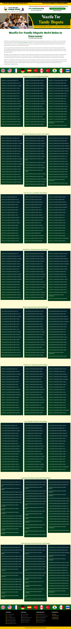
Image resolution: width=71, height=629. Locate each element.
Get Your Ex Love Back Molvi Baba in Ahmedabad (58, 207)
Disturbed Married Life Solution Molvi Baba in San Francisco (34, 582)
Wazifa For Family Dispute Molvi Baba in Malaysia (35, 271)
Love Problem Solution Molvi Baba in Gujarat (57, 469)
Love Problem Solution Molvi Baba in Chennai (57, 438)
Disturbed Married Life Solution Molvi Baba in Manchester (9, 570)
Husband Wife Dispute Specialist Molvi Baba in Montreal (12, 526)
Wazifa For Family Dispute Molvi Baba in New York (11, 256)
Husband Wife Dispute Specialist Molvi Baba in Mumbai (59, 482)
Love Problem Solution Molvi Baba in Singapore (34, 453)
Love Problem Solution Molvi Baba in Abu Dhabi (34, 448)
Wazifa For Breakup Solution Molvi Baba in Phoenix (11, 151)
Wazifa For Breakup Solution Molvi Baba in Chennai (58, 151)
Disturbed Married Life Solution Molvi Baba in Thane (58, 585)
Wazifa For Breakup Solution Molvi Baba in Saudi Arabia (34, 159)
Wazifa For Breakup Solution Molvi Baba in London (11, 156)
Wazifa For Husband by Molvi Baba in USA (9, 368)
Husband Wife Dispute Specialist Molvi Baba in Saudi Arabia (35, 504)
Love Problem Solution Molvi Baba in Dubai (33, 451)
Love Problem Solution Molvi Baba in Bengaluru (58, 430)
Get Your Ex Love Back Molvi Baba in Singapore (34, 225)
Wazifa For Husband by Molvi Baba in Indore (57, 402)
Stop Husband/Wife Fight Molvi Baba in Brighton (11, 339)
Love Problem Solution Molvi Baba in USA (9, 425)
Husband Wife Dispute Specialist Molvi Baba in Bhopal (59, 524)
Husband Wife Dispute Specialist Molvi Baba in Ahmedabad (57, 495)
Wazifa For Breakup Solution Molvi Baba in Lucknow (58, 163)
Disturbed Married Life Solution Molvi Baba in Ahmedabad (57, 559)
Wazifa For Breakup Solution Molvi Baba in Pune (58, 158)
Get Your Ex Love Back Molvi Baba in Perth (33, 207)
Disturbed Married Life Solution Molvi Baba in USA (11, 547)
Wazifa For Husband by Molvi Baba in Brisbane (34, 376)
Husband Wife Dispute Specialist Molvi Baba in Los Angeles (10, 489)
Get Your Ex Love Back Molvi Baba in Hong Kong (34, 238)
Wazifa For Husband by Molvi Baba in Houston (10, 379)
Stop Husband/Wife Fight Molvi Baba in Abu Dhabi (35, 334)
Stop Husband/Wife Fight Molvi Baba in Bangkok (34, 355)
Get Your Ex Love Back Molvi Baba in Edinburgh (10, 220)
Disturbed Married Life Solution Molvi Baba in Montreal (12, 589)
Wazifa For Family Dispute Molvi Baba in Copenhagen (35, 292)
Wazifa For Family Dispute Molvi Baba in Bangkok (35, 297)
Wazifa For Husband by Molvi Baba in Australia (34, 368)
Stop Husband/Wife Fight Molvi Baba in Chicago (11, 318)
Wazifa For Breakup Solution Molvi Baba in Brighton (11, 166)
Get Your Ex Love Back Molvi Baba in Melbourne (34, 202)
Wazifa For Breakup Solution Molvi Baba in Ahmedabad (59, 148)
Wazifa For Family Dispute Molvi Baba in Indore (58, 287)
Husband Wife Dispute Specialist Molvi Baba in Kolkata (59, 500)
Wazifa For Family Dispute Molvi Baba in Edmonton (11, 297)
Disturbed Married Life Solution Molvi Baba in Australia (36, 547)
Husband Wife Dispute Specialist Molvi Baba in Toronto (12, 521)
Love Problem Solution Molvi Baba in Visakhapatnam (59, 466)
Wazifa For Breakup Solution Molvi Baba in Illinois (11, 153)
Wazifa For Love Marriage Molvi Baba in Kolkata (58, 95)
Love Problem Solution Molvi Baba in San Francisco (35, 456)
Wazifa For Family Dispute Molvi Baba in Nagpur (58, 284)
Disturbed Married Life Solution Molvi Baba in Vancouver (9, 592)
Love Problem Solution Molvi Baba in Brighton (10, 453)
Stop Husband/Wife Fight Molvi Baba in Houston (11, 321)
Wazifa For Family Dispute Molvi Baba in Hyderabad (58, 261)
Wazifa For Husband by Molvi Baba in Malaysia (34, 386)
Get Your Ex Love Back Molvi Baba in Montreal (10, 235)
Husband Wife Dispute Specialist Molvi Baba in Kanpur (59, 513)
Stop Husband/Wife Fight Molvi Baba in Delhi (57, 313)
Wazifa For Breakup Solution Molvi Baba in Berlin (35, 176)
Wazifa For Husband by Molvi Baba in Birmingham (11, 394)
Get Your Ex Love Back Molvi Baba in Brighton (10, 225)
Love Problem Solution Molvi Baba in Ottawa (34, 438)
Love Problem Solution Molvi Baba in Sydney (34, 428)
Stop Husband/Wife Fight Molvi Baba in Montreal (11, 349)
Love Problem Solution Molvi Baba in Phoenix (10, 438)
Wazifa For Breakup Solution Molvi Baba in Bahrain (35, 153)
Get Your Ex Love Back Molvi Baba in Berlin (33, 233)
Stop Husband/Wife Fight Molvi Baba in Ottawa (34, 324)
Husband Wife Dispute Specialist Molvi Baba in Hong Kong (35, 532)
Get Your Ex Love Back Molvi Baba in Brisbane (34, 204)
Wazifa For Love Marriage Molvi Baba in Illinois (10, 95)
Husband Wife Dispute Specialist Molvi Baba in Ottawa (35, 496)
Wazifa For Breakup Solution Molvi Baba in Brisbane (35, 145)
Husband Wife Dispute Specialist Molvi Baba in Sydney (35, 484)
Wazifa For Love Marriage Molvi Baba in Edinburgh (11, 103)
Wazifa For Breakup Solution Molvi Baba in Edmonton (12, 181)
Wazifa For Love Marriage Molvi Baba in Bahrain (34, 95)
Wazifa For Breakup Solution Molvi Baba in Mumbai (58, 138)
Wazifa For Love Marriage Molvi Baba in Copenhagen (35, 119)
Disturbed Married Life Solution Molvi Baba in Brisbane (36, 556)
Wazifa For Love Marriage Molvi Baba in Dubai (34, 106)
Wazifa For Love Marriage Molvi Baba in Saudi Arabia (35, 101)
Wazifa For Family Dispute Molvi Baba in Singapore (35, 281)
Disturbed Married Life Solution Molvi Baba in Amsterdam (33, 586)
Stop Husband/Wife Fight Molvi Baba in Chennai (58, 324)
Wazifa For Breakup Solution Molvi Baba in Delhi (58, 140)
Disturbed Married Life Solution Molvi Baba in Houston (12, 558)
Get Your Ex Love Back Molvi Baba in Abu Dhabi (34, 220)
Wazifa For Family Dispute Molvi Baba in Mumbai (58, 253)
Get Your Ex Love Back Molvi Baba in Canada (10, 227)
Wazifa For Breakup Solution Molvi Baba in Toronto (11, 171)
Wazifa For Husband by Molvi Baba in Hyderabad (58, 376)
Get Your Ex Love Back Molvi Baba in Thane (57, 233)
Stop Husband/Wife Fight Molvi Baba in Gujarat (58, 356)
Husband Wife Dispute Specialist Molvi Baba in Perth (35, 493)
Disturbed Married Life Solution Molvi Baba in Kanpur (59, 577)
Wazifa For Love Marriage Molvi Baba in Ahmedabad (59, 90)
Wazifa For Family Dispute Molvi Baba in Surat (57, 271)
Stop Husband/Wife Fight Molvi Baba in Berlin (34, 347)
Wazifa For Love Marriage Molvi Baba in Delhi (57, 83)
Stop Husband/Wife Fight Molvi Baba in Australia (35, 311)
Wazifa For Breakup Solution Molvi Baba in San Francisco (34, 171)
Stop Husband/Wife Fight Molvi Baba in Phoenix (10, 324)
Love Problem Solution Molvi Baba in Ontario (10, 461)
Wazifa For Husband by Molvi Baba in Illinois (10, 384)
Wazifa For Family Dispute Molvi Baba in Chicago (11, 261)
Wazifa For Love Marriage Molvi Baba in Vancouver (11, 121)
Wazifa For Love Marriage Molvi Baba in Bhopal (58, 119)
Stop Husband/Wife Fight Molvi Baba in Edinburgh (11, 334)
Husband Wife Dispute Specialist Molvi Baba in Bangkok (36, 534)
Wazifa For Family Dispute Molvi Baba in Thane (58, 289)
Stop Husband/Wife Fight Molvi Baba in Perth (34, 321)
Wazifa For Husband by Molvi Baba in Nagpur (57, 399)
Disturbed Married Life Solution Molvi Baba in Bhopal (59, 588)
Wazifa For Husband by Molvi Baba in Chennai (57, 381)
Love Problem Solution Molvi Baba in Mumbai (57, 425)
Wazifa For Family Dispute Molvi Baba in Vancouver (11, 294)
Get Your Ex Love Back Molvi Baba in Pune (56, 217)
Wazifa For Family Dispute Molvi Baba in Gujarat (58, 298)
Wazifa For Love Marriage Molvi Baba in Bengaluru (58, 85)
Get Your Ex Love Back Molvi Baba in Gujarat (57, 240)
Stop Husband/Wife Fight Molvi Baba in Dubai (34, 336)
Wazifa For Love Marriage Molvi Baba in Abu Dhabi (35, 103)
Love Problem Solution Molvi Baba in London (10, 443)
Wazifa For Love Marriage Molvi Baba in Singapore (35, 108)
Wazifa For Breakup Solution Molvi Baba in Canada (11, 169)
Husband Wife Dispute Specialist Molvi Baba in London (12, 502)
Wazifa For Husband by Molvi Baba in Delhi (57, 371)
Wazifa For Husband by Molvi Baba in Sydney (34, 371)
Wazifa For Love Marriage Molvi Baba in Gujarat (58, 125)
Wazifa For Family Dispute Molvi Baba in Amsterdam (35, 287)
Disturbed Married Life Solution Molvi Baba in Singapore (33, 578)
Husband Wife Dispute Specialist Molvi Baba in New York (11, 485)
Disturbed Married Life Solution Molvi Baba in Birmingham (9, 576)
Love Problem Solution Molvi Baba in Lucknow (57, 451)
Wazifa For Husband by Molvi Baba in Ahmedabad (58, 379)
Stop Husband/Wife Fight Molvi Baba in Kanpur (58, 339)
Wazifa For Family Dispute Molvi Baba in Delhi (57, 256)
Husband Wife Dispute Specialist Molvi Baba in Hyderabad (57, 491)
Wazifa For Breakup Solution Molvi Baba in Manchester (12, 158)
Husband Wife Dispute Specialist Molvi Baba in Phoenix (12, 497)
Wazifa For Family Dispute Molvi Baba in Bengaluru (58, 258)
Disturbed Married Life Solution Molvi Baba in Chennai (59, 562)
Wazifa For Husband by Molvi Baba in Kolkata (57, 384)
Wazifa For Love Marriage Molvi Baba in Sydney (34, 83)
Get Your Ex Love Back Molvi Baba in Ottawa (34, 209)
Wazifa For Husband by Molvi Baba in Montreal (10, 407)
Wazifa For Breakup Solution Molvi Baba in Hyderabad (59, 145)
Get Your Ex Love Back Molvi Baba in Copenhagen (35, 235)
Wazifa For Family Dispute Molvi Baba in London (11, 271)
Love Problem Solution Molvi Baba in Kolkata (57, 440)
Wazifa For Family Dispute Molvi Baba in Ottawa (34, 266)
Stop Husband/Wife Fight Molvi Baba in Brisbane (34, 318)
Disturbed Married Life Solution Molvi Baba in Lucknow (59, 575)
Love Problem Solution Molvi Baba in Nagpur (57, 456)
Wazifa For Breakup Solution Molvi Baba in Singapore (35, 167)
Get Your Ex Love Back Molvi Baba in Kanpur (57, 225)
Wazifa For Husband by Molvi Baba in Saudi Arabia (35, 389)
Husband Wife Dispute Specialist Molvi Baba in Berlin (35, 524)
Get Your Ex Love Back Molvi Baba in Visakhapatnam (59, 238)
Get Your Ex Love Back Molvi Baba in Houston (10, 207)
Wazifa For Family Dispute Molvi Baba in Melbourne (35, 258)
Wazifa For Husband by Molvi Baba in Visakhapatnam (59, 410)
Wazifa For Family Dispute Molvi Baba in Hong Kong (35, 294)
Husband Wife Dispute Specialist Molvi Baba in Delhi (58, 484)
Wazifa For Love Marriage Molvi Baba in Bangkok (35, 124)
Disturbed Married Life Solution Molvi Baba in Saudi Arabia (34, 570)
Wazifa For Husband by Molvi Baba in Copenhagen (35, 407)
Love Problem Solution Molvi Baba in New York (10, 428)
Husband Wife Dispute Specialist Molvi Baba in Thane (59, 521)
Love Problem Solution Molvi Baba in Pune (57, 446)
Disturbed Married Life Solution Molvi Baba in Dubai (35, 575)
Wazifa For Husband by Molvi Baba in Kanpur (57, 397)
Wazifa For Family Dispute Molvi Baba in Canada (11, 284)
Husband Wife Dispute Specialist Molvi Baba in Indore (59, 518)
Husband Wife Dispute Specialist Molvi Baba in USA (11, 482)
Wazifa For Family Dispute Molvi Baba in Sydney (34, 256)
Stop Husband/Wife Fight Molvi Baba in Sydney (34, 313)
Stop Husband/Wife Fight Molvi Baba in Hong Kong (35, 352)
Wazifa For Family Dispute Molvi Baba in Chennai (58, 266)
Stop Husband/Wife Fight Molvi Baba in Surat (57, 329)
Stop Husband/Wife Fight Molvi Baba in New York (11, 313)
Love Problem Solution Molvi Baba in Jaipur (57, 448)
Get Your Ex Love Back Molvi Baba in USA (9, 196)
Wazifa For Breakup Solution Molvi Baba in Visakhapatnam (57, 180)
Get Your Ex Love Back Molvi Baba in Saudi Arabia (35, 217)
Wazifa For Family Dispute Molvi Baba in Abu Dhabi (35, 276)
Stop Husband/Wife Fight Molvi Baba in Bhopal (57, 349)
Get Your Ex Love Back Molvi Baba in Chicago (10, 204)
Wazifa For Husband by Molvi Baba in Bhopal (57, 407)
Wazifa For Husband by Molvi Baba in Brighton (10, 397)
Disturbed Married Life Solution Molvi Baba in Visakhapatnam (57, 591)
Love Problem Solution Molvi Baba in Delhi (57, 428)
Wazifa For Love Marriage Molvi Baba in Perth (34, 90)
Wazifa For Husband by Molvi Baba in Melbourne (34, 374)
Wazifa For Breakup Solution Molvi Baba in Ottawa (35, 151)
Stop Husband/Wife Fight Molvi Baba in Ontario (10, 347)
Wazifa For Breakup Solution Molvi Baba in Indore (58, 171)
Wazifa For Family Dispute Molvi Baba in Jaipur (58, 276)
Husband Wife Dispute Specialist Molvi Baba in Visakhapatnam (57, 527)
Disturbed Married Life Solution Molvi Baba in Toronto (12, 584)
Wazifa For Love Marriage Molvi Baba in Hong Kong (35, 121)
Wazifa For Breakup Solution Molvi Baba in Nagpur (58, 169)
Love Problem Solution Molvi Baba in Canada (10, 456)
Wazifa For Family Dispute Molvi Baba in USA (10, 253)
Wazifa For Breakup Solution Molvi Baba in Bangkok (35, 184)
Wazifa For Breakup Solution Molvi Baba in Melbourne (35, 143)
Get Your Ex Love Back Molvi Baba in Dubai (33, 222)
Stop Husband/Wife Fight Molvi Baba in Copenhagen (35, 349)
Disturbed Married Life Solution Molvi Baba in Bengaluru (59, 552)
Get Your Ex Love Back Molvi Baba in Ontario (10, 233)
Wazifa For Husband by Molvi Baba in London (10, 386)
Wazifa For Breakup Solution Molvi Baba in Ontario (11, 174)
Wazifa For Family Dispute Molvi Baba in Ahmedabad (59, 263)
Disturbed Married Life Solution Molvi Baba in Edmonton (9, 596)
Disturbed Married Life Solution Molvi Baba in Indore (58, 583)
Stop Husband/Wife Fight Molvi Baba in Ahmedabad (58, 321)
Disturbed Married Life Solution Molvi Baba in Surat (58, 567)
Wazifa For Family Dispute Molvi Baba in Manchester (11, 274)
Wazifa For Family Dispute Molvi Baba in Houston (11, 263)
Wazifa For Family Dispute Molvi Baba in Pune (57, 274)
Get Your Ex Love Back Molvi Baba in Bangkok (34, 240)
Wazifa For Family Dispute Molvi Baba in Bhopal (58, 292)
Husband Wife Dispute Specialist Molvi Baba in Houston (12, 494)
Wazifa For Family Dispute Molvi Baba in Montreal (11, 292)
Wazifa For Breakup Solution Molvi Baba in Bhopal (58, 176)
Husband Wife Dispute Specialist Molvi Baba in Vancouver (10, 529)
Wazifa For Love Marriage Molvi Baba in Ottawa (34, 93)
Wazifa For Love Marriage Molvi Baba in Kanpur (58, 108)
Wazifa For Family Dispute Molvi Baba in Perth (34, 263)
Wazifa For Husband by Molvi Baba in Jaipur (57, 392)
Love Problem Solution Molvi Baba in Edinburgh (10, 448)
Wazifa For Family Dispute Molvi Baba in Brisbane (35, 261)
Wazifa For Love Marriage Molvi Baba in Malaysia (35, 98)
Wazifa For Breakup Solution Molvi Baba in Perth (34, 148)
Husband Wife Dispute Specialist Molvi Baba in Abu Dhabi (34, 508)
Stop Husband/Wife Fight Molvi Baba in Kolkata (58, 326)
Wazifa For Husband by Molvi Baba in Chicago (10, 376)
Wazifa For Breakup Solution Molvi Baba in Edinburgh (11, 161)
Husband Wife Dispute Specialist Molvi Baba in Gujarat (59, 530)
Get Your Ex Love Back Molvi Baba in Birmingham (11, 222)
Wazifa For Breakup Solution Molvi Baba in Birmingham (12, 163)
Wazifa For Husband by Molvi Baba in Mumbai (57, 368)
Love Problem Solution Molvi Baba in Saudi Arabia (35, 446)
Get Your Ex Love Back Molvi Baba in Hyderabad (58, 204)
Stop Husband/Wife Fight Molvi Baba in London (10, 329)
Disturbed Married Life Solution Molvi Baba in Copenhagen (33, 592)
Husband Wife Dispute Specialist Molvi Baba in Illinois (11, 499)
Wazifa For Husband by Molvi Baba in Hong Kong (35, 410)
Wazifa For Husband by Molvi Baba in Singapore (34, 397)
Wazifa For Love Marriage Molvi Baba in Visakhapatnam (56, 122)
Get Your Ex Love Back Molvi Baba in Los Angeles (11, 202)
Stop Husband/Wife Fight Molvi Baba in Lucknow (58, 336)
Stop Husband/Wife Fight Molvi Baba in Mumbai (58, 311)
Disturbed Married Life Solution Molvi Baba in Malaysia (36, 566)
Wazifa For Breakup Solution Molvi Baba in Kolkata (58, 153)
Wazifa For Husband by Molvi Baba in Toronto (10, 402)
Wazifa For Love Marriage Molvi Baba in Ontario (11, 116)
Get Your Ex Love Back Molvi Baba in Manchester (11, 217)
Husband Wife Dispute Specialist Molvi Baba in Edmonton (10, 533)
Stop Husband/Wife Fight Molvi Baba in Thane (57, 347)
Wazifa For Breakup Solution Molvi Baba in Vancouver (12, 179)
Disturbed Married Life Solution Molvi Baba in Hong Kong (34, 596)
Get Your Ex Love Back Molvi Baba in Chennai (57, 209)
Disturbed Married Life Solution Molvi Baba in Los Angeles (10, 553)
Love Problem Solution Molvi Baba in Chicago (10, 433)
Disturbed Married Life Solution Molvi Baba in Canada (11, 581)
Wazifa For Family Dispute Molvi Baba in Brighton (11, 281)
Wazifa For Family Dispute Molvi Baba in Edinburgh (11, 276)
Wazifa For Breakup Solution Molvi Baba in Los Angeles (12, 143)
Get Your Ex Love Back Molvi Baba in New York (10, 199)
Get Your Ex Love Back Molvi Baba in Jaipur (57, 220)
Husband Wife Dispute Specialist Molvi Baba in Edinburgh (10, 509)
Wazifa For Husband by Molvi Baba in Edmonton (11, 412)
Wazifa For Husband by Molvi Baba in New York (10, 371)
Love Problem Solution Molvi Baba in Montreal (10, 464)
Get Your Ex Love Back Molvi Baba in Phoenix (10, 209)
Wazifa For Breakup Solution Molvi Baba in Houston (11, 148)
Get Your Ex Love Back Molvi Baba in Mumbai (57, 196)
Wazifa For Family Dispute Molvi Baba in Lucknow (58, 279)
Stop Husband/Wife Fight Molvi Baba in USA (10, 311)
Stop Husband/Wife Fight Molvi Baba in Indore (57, 344)
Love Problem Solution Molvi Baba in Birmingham (11, 451)
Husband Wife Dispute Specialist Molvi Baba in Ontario (12, 523)
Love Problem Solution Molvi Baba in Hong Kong (34, 466)
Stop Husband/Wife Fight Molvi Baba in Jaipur (57, 334)
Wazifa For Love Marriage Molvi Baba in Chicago (11, 88)
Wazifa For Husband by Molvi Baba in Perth (34, 379)
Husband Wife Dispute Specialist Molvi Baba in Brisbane (36, 490)
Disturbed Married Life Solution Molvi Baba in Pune (58, 570)
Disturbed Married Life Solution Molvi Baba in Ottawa (35, 561)
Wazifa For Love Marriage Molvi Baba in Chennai (58, 93)
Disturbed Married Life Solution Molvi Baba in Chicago (12, 556)
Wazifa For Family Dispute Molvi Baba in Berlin (34, 289)
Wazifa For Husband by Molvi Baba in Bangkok (34, 412)
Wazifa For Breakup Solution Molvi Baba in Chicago (11, 145)
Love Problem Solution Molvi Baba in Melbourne (34, 430)
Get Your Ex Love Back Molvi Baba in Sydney (34, 199)
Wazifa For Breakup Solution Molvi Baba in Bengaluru (59, 143)
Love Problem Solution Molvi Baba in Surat (57, 443)
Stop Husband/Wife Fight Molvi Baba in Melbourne (35, 316)
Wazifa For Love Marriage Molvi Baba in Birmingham (11, 106)
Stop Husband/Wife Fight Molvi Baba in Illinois (10, 326)
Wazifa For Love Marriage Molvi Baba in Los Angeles (11, 85)
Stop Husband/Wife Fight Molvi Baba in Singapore (35, 339)
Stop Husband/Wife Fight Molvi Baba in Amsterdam (35, 344)
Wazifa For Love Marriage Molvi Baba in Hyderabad (58, 88)
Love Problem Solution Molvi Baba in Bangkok (34, 469)
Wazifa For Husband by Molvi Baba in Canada (10, 399)
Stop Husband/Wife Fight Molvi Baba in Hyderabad (58, 318)
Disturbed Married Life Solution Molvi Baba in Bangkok (36, 598)
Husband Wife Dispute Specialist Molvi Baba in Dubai (35, 511)
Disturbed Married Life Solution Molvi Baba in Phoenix (11, 561)
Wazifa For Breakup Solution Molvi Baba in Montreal (11, 176)
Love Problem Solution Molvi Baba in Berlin (33, 461)
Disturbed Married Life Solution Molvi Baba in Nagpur (59, 580)
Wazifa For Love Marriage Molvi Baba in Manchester (11, 101)
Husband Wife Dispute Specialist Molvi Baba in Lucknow (59, 511)
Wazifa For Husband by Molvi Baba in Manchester (11, 389)
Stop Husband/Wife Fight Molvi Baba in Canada (10, 342)
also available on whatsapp (57, 8)
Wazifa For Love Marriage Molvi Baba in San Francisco (36, 111)
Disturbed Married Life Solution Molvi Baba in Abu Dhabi (36, 572)
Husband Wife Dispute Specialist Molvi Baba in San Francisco (34, 518)
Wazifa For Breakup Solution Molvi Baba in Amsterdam (36, 173)
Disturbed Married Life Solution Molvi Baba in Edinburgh (12, 572)
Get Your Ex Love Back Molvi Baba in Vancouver (10, 238)
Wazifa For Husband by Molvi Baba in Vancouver (11, 410)
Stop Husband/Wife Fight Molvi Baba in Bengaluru (58, 316)
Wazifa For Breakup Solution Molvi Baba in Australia (35, 138)
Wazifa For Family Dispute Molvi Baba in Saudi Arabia (35, 274)
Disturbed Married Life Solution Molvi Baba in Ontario (11, 586)
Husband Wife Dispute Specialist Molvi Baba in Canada (12, 518)
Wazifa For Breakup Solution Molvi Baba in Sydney (35, 140)
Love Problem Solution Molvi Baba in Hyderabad (58, 433)
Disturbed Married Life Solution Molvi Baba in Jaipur (58, 572)
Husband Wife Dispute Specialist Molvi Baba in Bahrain (36, 498)
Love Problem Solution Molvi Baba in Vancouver (11, 466)
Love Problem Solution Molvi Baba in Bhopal (57, 464)
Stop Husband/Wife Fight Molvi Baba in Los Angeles (11, 316)
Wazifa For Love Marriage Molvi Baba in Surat (57, 98)
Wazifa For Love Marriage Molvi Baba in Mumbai (58, 80)
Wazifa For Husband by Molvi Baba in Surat (57, 386)
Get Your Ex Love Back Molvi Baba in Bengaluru (57, 202)
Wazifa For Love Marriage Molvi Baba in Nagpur (58, 111)
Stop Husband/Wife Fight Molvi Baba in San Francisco (35, 342)
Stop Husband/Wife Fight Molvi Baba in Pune (57, 331)
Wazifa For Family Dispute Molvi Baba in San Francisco (36, 284)
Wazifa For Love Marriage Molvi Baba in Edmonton (11, 124)
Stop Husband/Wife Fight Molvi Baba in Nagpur (58, 342)
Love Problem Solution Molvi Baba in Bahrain (34, 440)
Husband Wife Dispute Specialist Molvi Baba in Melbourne (34, 488)
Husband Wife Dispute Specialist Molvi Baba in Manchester (10, 505)
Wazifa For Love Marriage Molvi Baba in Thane (58, 116)
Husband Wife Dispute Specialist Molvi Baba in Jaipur (59, 508)
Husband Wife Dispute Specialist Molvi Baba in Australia (36, 482)
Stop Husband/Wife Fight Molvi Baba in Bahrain (34, 326)
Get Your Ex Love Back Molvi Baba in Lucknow (57, 222)
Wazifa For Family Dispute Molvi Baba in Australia (35, 253)
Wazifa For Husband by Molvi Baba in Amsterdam (35, 402)
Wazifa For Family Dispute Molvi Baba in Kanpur (58, 281)
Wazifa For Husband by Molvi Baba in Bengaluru (58, 374)
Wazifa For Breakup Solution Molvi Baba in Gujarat (58, 183)
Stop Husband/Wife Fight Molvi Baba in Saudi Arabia (35, 331)
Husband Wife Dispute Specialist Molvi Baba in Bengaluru (57, 488)
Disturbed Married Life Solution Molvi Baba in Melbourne (33, 553)
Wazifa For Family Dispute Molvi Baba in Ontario (11, 289)
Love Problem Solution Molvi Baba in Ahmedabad (58, 435)
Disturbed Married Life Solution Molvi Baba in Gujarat (59, 594)
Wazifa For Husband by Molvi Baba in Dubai (34, 394)
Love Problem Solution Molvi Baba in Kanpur (57, 453)
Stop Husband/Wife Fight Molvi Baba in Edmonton (11, 355)
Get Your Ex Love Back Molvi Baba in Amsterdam (34, 230)
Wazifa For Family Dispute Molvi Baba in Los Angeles (11, 258)
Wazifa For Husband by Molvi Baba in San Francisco (35, 399)
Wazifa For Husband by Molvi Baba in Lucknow (57, 394)
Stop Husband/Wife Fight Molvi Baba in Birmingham (11, 336)
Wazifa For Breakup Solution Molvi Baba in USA (10, 138)
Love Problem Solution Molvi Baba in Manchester (11, 446)
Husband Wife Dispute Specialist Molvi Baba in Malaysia (36, 501)
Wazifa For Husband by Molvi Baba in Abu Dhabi (34, 392)
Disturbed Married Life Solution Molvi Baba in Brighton (12, 579)
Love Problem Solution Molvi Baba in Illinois (10, 440)
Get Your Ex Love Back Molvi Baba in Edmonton (10, 240)
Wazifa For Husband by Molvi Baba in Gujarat (57, 412)
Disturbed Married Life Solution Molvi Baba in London (11, 566)
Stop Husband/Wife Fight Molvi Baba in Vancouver (11, 352)
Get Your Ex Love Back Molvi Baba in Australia (34, 196)
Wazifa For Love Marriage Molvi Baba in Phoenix (11, 93)
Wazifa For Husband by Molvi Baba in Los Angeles (11, 374)
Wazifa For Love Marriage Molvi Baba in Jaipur (58, 103)
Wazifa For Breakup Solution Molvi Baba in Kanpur (58, 166)
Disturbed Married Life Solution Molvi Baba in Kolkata (59, 565)
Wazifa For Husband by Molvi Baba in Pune (57, 389)
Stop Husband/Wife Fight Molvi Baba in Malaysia (35, 329)
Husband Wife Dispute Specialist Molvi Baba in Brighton (12, 515)
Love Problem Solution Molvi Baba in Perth (33, 435)
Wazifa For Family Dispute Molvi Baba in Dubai (34, 279)
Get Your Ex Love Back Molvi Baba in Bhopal (57, 235)
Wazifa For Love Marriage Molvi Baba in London (11, 98)
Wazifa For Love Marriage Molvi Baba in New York (11, 83)
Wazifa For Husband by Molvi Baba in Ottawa (34, 381)
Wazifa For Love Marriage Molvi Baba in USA (10, 80)
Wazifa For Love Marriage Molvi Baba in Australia (35, 80)
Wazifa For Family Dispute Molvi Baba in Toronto (11, 287)
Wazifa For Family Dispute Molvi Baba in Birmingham (11, 279)
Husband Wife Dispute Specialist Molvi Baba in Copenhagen (34, 528)
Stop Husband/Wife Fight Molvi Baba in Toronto (10, 344)
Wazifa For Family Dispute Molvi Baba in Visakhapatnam (56, 295)
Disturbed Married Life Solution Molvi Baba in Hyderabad (57, 556)
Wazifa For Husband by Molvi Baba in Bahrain (34, 384)
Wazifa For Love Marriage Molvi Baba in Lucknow (58, 106)
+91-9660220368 (36, 9)
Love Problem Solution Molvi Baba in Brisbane (34, 433)
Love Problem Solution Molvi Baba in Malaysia (34, 443)
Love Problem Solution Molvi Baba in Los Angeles (11, 430)
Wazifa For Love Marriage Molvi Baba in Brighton (11, 108)
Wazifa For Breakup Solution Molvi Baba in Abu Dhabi (35, 162)
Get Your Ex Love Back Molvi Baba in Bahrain (34, 212)
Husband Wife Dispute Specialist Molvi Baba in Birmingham (10, 513)
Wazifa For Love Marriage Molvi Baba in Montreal (11, 119)
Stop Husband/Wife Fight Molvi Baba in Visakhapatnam (56, 353)
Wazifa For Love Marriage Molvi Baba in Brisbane (35, 88)
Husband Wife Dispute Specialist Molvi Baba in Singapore (34, 514)
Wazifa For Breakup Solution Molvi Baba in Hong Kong (36, 181)
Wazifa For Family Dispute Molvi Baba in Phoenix (11, 266)
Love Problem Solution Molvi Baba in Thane (57, 461)
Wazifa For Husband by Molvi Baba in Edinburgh (11, 392)
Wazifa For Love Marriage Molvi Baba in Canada (11, 111)
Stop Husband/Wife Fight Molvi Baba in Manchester (11, 331)
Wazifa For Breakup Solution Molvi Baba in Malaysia (35, 156)
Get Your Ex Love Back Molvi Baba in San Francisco (35, 227)
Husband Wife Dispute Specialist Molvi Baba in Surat (58, 503)
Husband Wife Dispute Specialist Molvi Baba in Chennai (59, 498)
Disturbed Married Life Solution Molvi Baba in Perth (35, 558)
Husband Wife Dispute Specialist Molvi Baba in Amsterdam (34, 522)
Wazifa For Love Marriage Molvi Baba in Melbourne (35, 85)
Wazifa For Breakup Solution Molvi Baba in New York (11, 140)
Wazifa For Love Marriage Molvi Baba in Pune (57, 101)
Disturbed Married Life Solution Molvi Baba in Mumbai (59, 547)
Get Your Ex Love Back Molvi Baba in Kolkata (57, 212)
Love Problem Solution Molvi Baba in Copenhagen (35, 464)
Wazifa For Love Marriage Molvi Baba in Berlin (34, 116)
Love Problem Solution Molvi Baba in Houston (10, 435)
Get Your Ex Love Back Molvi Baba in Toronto (10, 230)
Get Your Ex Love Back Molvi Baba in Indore (57, 230)
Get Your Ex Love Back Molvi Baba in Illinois (10, 212)
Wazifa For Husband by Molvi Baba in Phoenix (10, 381)
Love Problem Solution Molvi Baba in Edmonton (10, 469)
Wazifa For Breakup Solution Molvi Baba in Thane (58, 174)
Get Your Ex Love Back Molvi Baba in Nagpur (57, 227)
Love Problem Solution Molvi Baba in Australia (34, 425)
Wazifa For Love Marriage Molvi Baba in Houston (11, 90)
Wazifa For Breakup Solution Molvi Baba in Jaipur (58, 161)
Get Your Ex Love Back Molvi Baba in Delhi (56, 199)
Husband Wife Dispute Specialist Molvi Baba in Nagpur (59, 516)
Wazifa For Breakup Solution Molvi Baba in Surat (58, 156)
